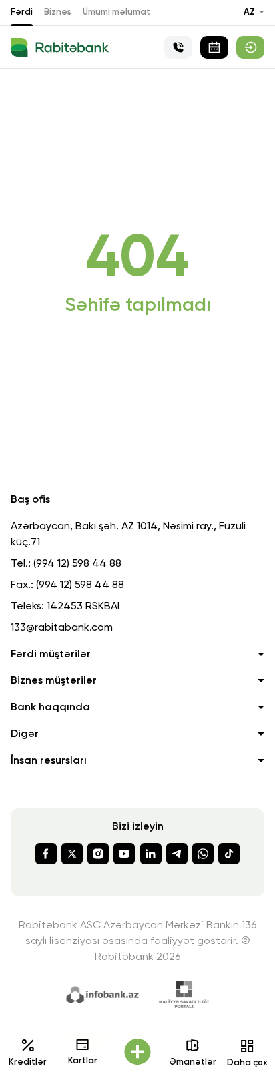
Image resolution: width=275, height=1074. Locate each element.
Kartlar (82, 1061)
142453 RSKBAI (83, 606)
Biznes (57, 12)
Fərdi (22, 12)
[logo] (60, 47)
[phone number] (178, 47)
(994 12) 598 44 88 (77, 564)
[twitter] (72, 853)
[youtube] (124, 853)
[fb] (46, 853)
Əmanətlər (192, 1062)
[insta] (98, 853)
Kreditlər (28, 1062)
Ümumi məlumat (116, 12)
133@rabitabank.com (62, 628)
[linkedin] (151, 853)
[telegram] (177, 853)
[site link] (250, 47)
